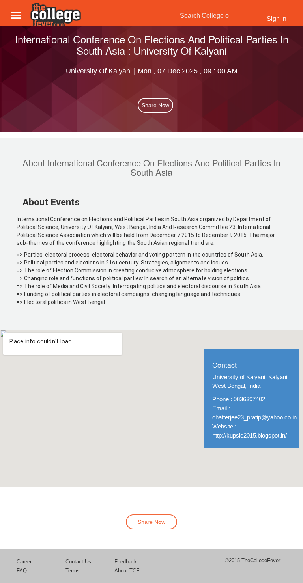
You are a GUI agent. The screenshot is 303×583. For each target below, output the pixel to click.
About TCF (126, 571)
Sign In (276, 18)
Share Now (155, 105)
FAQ (22, 571)
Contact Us (78, 561)
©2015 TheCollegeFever (252, 560)
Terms (72, 571)
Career (24, 561)
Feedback (125, 561)
